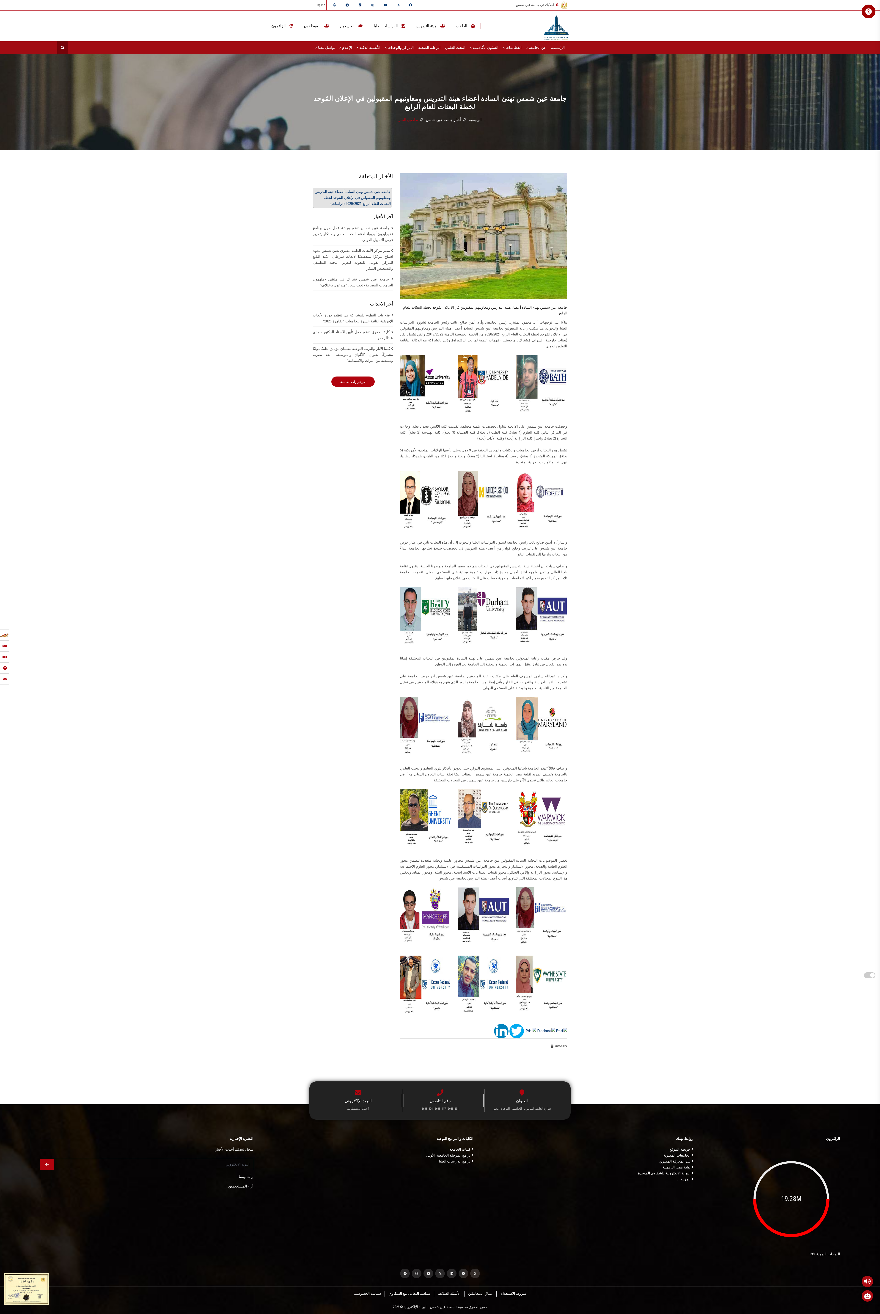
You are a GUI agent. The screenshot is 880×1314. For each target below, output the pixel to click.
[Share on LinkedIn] (501, 1030)
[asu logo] (556, 26)
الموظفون (313, 26)
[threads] (334, 5)
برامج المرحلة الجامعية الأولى (448, 1155)
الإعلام (346, 47)
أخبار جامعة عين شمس (443, 120)
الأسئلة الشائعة (449, 1293)
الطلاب (462, 26)
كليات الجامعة (460, 1149)
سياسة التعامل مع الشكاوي (409, 1293)
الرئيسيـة (558, 47)
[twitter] (398, 5)
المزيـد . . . (683, 1179)
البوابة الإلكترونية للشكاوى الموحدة (664, 1173)
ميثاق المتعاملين (480, 1293)
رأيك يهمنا (246, 1176)
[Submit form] (47, 1164)
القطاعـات (513, 47)
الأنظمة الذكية (369, 47)
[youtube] (386, 5)
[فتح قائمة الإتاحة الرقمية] (868, 11)
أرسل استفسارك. (358, 1108)
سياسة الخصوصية (367, 1293)
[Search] (62, 47)
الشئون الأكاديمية (485, 47)
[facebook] (410, 5)
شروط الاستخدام (513, 1293)
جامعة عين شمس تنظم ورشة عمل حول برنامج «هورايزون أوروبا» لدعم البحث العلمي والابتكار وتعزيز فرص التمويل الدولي (353, 234)
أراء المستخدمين (240, 1186)
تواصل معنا (326, 47)
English (320, 5)
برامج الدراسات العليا (455, 1161)
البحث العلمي (455, 47)
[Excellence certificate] (26, 1289)
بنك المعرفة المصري (675, 1161)
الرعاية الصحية (429, 47)
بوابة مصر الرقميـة (676, 1167)
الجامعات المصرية (677, 1155)
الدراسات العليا (386, 26)
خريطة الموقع (680, 1149)
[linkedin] (360, 5)
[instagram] (373, 5)
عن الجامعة (537, 47)
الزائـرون (279, 26)
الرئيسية (475, 120)
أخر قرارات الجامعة (353, 382)
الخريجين (347, 26)
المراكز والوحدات (400, 47)
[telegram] (347, 5)
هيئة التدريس (426, 26)
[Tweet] (516, 1030)
